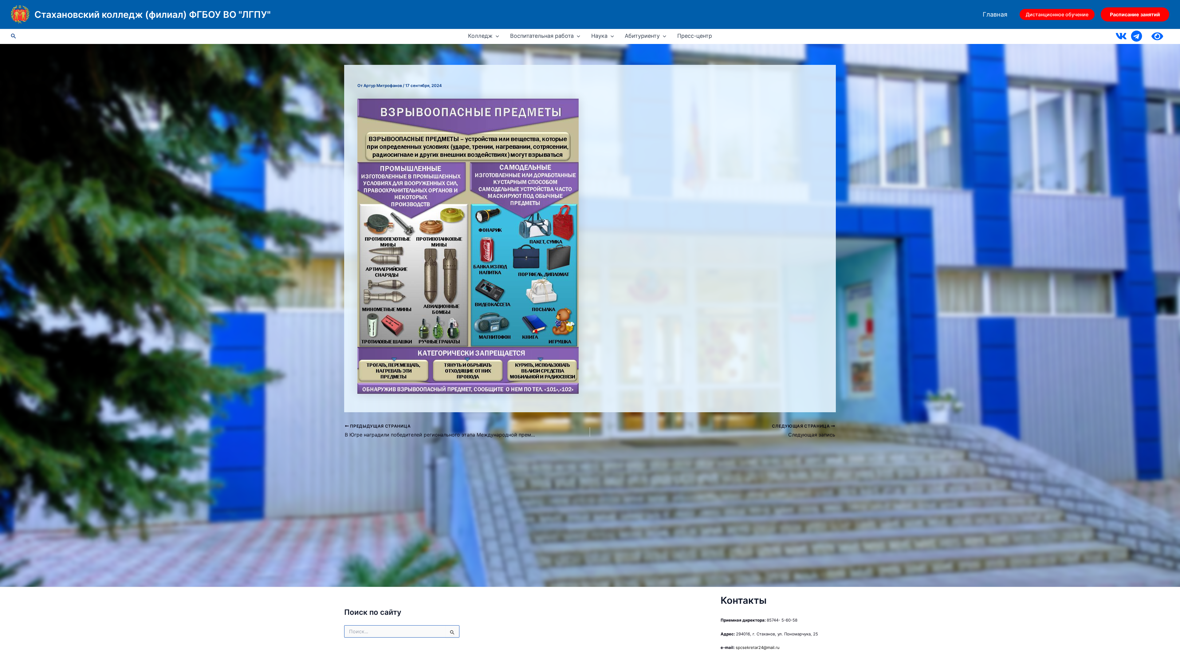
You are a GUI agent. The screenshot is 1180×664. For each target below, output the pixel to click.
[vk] (1121, 36)
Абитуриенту (642, 36)
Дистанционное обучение (1057, 14)
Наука (599, 36)
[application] (496, 36)
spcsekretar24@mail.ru (758, 647)
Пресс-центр (694, 36)
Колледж (480, 36)
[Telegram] (1136, 36)
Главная (995, 14)
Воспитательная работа (542, 36)
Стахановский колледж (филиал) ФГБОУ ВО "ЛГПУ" (152, 14)
